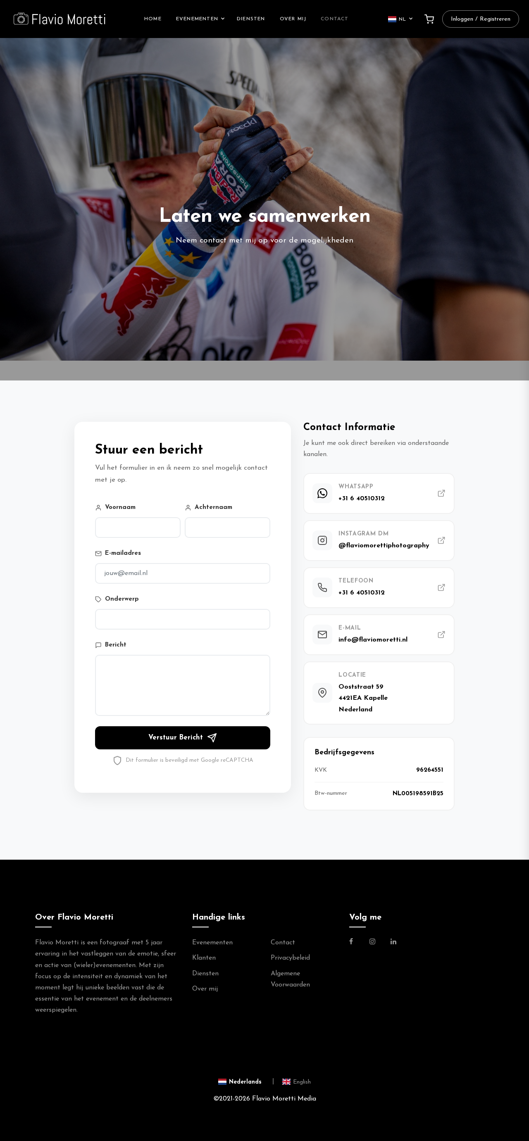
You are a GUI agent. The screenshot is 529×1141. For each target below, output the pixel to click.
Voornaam (120, 507)
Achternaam (213, 507)
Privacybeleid (290, 958)
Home (153, 19)
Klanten (204, 958)
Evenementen (197, 19)
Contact (334, 19)
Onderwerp (122, 599)
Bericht (115, 645)
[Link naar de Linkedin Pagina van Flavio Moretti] (393, 942)
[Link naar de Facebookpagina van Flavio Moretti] (356, 942)
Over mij (293, 19)
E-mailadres (123, 553)
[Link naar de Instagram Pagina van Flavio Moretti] (372, 942)
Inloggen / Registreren (480, 19)
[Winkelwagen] (429, 19)
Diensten (251, 19)
